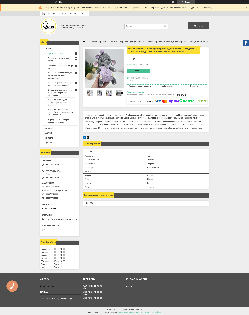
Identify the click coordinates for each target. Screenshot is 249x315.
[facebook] (84, 138)
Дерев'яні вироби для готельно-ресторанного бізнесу (58, 102)
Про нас (48, 142)
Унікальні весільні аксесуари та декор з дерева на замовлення (60, 75)
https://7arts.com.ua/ (53, 187)
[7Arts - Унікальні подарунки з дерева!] (48, 26)
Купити (138, 71)
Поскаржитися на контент (128, 312)
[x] (88, 138)
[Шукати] (165, 26)
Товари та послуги (54, 53)
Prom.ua (138, 310)
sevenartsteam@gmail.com (55, 190)
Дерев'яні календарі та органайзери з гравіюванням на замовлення (60, 112)
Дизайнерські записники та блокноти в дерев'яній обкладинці (59, 92)
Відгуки (48, 133)
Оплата (48, 128)
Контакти (49, 138)
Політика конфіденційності (151, 312)
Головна (49, 48)
